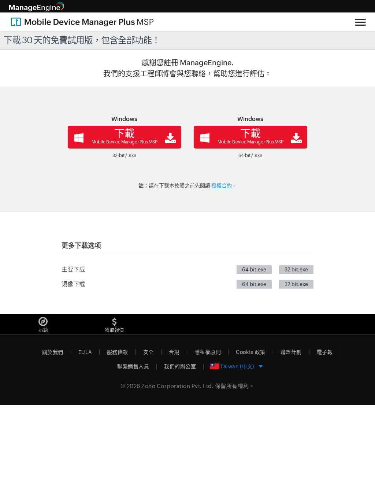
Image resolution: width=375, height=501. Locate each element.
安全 (148, 352)
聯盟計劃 (291, 352)
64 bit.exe (254, 270)
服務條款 (117, 352)
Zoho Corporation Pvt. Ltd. (177, 386)
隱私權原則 (207, 352)
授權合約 (221, 186)
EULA (85, 352)
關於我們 (52, 352)
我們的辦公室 (180, 366)
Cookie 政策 (251, 352)
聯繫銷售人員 (133, 366)
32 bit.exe (296, 270)
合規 (174, 352)
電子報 (325, 352)
